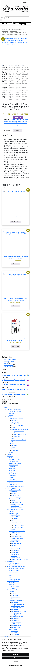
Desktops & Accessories (16, 418)
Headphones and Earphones (15, 481)
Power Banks (15, 554)
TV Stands (12, 588)
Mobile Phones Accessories (19, 123)
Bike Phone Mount (16, 536)
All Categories (10, 29)
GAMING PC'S (15, 624)
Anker (17, 126)
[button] (26, 40)
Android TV (12, 583)
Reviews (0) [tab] (17, 131)
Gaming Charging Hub (17, 604)
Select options (15, 222)
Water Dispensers (16, 497)
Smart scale (12, 476)
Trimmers (12, 479)
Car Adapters (15, 540)
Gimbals (13, 545)
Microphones (15, 550)
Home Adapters (16, 547)
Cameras (12, 413)
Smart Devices (13, 474)
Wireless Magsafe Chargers (19, 559)
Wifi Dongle (17, 436)
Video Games (13, 629)
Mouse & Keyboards (17, 426)
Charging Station (16, 543)
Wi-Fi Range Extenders (20, 434)
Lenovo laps (14, 449)
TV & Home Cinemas (13, 581)
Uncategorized (8, 365)
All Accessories (14, 119)
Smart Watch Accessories (16, 568)
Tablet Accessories (14, 579)
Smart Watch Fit (14, 570)
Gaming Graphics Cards (18, 611)
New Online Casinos (10, 359)
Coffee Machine (13, 461)
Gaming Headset (16, 613)
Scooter (11, 472)
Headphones (13, 484)
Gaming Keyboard (16, 615)
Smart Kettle (15, 495)
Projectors (12, 584)
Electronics (10, 456)
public (6, 363)
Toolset (11, 477)
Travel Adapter (15, 558)
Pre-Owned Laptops (15, 563)
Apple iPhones (15, 515)
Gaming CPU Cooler (17, 608)
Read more (15, 346)
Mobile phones (13, 513)
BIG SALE (6, 636)
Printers (13, 427)
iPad (10, 575)
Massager (12, 470)
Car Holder (14, 542)
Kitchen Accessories (15, 490)
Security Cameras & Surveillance (17, 505)
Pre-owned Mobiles (15, 565)
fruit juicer (14, 492)
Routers (16, 433)
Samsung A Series (19, 524)
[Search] (1, 20)
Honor (13, 520)
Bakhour (13, 500)
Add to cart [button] (15, 264)
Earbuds (11, 483)
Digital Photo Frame (15, 463)
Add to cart (18, 117)
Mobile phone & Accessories (15, 509)
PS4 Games (14, 631)
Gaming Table (15, 627)
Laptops (11, 443)
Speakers (14, 556)
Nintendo (14, 593)
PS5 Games (14, 633)
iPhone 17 (16, 518)
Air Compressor (13, 458)
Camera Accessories (15, 411)
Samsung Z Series (19, 527)
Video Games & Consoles (14, 590)
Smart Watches (13, 572)
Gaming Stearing (16, 625)
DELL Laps (14, 445)
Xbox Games (15, 634)
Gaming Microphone (17, 617)
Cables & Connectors (15, 32)
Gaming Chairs (15, 602)
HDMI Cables (15, 422)
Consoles (11, 592)
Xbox (12, 599)
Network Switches (19, 431)
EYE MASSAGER (13, 465)
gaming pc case (16, 622)
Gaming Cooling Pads (17, 606)
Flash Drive (14, 420)
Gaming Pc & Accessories (16, 600)
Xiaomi (13, 529)
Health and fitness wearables (15, 486)
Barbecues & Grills (14, 459)
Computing (10, 417)
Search (2, 17)
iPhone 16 (16, 517)
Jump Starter (13, 468)
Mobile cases (15, 552)
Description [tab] (7, 131)
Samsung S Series (19, 525)
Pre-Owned (10, 561)
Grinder (13, 493)
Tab (10, 577)
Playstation (14, 595)
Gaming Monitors (16, 618)
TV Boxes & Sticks (14, 586)
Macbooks (14, 451)
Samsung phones (16, 522)
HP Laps (13, 447)
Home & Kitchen (11, 488)
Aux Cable (14, 534)
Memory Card (15, 549)
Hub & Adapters (16, 424)
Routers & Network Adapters (19, 429)
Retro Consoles (15, 597)
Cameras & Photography (14, 409)
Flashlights (12, 467)
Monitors (11, 452)
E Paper (9, 454)
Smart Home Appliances (16, 499)
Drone (11, 415)
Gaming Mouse (15, 620)
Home (3, 29)
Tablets (9, 574)
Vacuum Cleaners (16, 508)
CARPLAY (11, 511)
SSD (12, 438)
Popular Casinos (9, 361)
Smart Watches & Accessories (16, 567)
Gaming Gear (15, 609)
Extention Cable (16, 502)
